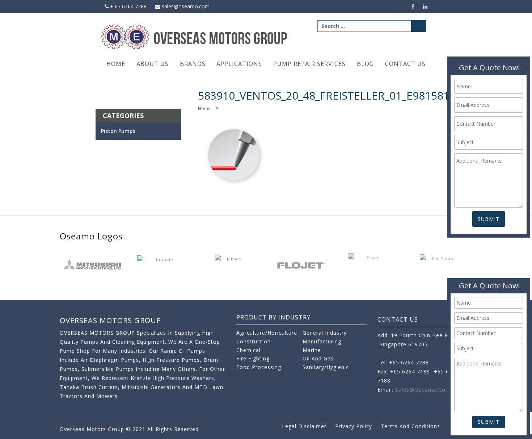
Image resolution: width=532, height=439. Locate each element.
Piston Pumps (118, 130)
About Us (152, 64)
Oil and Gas (318, 358)
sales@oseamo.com (185, 6)
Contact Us (405, 64)
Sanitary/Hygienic (326, 367)
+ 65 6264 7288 (128, 6)
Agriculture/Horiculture (266, 332)
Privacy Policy (353, 426)
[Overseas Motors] (195, 36)
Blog (365, 64)
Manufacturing (322, 341)
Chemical (248, 350)
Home (115, 64)
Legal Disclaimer (304, 426)
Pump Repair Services (309, 64)
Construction (253, 341)
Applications (239, 64)
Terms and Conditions (410, 426)
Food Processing (258, 367)
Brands (193, 64)
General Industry (325, 332)
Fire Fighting (253, 358)
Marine (312, 350)
